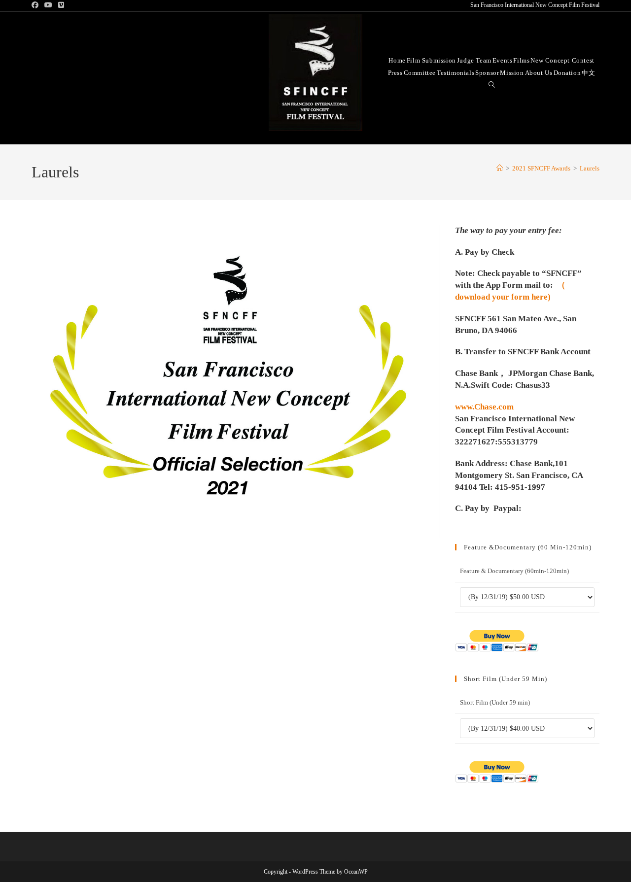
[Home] (499, 168)
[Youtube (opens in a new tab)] (48, 5)
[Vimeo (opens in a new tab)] (61, 5)
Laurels (589, 168)
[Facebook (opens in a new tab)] (36, 5)
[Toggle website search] (491, 84)
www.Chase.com (484, 406)
